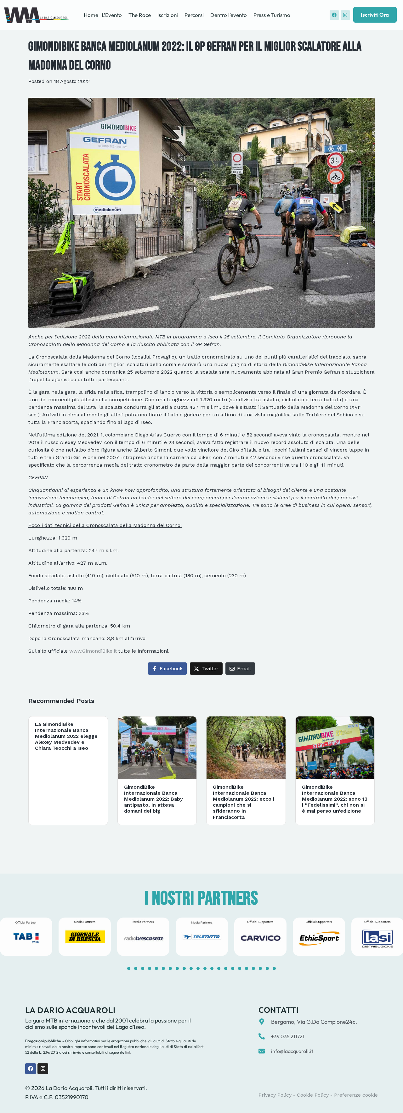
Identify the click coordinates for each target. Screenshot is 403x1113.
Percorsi (194, 15)
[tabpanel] (84, 936)
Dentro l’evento (228, 15)
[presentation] (128, 968)
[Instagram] (345, 15)
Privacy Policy (275, 1095)
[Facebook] (334, 15)
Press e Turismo (271, 15)
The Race (139, 15)
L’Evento (112, 15)
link (127, 1052)
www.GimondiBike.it (93, 651)
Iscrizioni (167, 15)
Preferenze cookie (356, 1095)
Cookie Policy (313, 1095)
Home (91, 15)
